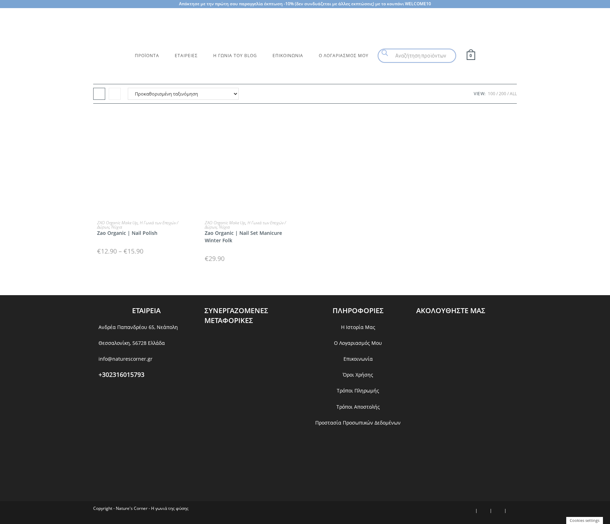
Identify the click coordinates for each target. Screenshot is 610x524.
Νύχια (116, 227)
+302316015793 (121, 374)
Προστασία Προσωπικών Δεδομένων (358, 422)
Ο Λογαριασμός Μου (358, 343)
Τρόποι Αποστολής (358, 406)
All (513, 94)
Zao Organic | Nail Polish (127, 233)
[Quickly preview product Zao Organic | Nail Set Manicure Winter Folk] (299, 123)
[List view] (115, 94)
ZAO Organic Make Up (117, 223)
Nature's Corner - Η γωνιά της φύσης (152, 508)
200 (502, 94)
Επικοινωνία (358, 358)
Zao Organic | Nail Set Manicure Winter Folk (243, 237)
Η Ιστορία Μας (358, 327)
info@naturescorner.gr (125, 358)
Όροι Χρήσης (358, 374)
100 (491, 94)
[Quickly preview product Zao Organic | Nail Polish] (192, 123)
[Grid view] (99, 94)
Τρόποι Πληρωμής (358, 390)
